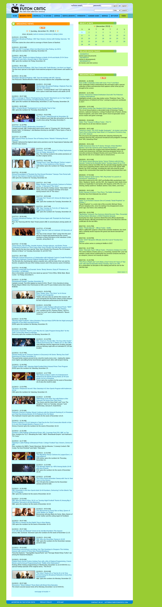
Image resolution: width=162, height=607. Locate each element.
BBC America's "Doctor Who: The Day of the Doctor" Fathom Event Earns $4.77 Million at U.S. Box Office (54, 342)
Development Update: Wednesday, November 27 (29, 127)
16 (89, 38)
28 (124, 41)
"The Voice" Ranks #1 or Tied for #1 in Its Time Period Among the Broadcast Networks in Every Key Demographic (54, 575)
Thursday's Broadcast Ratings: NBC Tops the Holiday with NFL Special (36, 78)
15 (82, 38)
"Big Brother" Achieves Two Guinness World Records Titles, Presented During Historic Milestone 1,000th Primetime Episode (103, 215)
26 (110, 41)
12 (110, 35)
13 (117, 35)
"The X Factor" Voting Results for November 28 (52, 116)
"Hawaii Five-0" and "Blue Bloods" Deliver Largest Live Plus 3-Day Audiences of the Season (53, 163)
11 (103, 35)
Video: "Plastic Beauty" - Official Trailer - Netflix (95, 228)
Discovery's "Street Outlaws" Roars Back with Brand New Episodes (35, 585)
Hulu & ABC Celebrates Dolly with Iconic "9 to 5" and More (99, 83)
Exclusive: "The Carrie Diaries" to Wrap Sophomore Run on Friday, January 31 (54, 151)
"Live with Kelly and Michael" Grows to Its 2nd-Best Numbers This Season (37, 531)
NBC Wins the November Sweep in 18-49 (50, 539)
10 (96, 35)
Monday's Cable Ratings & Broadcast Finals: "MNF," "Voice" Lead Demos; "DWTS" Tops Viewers (54, 308)
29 (82, 44)
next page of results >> (42, 592)
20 (117, 38)
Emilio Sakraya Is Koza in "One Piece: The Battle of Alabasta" (100, 192)
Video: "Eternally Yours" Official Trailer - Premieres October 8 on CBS (102, 250)
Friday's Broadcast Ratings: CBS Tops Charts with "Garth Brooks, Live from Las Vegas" (41, 68)
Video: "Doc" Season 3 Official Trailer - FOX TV (95, 122)
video (61, 34)
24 (96, 41)
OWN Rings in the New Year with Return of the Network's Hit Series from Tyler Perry (52, 399)
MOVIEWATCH (85, 61)
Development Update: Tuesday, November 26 (27, 281)
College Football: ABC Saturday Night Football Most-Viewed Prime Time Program (40, 366)
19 (110, 38)
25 (103, 41)
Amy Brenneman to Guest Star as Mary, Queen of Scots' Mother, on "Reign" (53, 511)
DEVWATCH (84, 58)
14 (124, 35)
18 (103, 38)
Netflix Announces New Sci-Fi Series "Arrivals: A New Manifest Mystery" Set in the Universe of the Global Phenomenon (100, 147)
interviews (48, 34)
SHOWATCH (84, 54)
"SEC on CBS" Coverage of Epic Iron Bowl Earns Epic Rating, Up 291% (36, 49)
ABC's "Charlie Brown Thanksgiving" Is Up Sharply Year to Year (33, 108)
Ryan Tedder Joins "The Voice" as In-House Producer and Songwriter (51, 294)
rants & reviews (38, 34)
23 (89, 41)
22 (82, 41)
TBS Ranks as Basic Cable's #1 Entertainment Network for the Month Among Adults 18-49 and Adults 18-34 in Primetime (52, 376)
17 (96, 38)
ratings (55, 34)
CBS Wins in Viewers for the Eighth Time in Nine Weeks (31, 522)
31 (96, 44)
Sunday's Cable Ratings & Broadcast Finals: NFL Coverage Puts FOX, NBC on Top (40, 432)
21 (124, 38)
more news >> (122, 272)
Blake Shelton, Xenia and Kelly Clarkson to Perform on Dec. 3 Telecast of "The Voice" (54, 185)
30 (89, 44)
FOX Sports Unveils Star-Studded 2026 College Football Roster (101, 108)
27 (117, 41)
